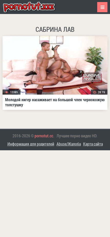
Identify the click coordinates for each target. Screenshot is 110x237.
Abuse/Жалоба (69, 143)
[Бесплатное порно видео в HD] (33, 7)
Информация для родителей (30, 143)
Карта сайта (93, 143)
